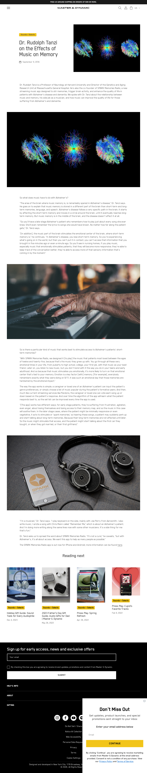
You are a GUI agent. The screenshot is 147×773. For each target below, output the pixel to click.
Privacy (73, 747)
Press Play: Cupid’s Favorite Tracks (122, 607)
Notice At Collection (73, 731)
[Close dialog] (144, 700)
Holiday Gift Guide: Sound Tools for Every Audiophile (20, 614)
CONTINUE (115, 743)
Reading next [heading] (73, 556)
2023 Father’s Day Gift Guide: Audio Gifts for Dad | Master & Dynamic (56, 616)
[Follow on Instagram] (57, 718)
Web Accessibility (73, 737)
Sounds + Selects (28, 35)
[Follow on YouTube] (74, 718)
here (120, 545)
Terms (73, 753)
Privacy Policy (106, 761)
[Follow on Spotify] (82, 718)
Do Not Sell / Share (73, 726)
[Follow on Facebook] (65, 718)
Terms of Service (125, 761)
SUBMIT (62, 675)
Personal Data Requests (73, 742)
